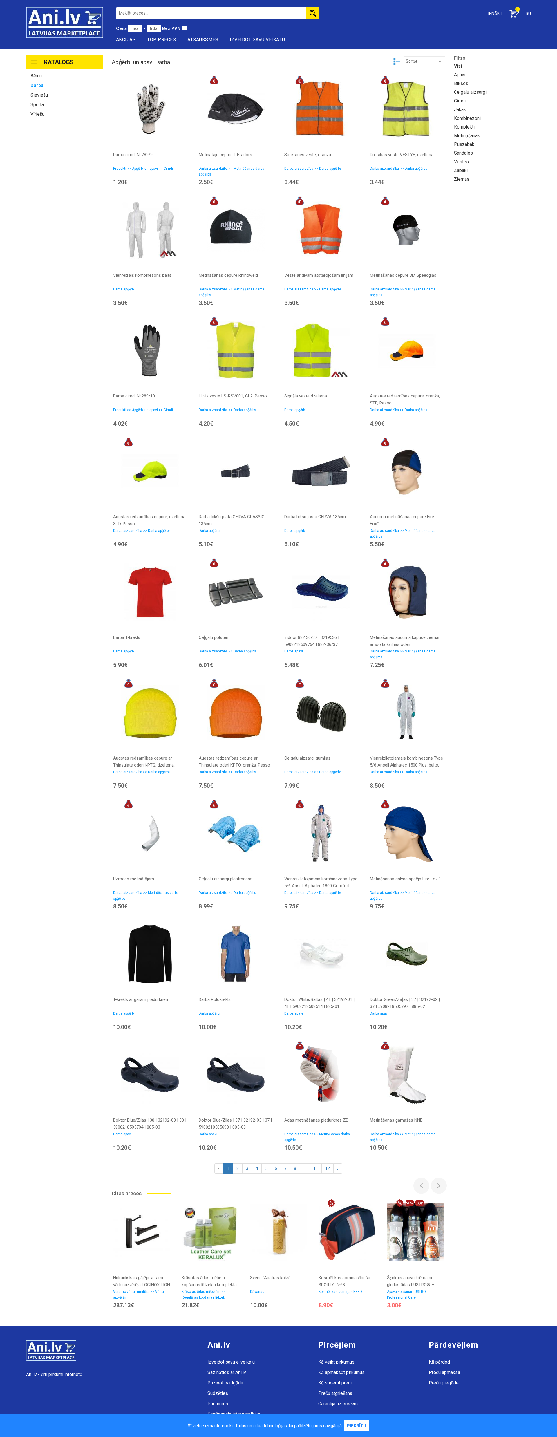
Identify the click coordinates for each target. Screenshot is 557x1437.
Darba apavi (293, 651)
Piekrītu (356, 1425)
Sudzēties (217, 1393)
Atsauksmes (202, 39)
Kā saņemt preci (335, 1383)
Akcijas (126, 39)
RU (528, 13)
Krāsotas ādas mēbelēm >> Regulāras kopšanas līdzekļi (204, 1294)
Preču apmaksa (444, 1372)
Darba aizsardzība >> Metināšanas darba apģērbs (231, 171)
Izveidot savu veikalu (257, 39)
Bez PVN (171, 28)
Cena (122, 28)
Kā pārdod (439, 1362)
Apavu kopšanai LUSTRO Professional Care (406, 1294)
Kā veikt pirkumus (336, 1362)
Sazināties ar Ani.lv (226, 1372)
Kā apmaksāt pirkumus (341, 1372)
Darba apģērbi (124, 289)
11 (315, 1168)
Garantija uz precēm (338, 1404)
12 (327, 1168)
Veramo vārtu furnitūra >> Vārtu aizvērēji (138, 1294)
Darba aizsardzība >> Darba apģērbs (313, 169)
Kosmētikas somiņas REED (340, 1292)
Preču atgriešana (335, 1393)
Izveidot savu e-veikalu (231, 1362)
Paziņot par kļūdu (225, 1383)
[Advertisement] (64, 210)
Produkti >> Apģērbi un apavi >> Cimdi (143, 169)
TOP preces (161, 39)
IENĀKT (495, 13)
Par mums (217, 1404)
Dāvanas (257, 1292)
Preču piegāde (444, 1383)
